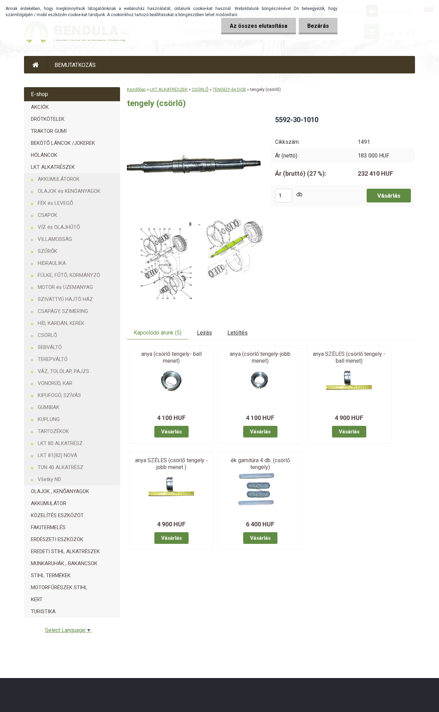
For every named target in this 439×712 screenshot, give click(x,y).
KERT (37, 599)
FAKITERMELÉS (48, 527)
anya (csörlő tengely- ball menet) (171, 357)
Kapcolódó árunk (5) (157, 332)
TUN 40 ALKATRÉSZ (60, 467)
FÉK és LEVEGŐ (55, 203)
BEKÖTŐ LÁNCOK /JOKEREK (63, 143)
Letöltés (237, 332)
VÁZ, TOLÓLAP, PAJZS (63, 371)
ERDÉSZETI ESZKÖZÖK (57, 539)
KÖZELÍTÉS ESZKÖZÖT (57, 515)
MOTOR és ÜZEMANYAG (65, 287)
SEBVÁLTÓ (50, 347)
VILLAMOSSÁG (55, 239)
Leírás (204, 332)
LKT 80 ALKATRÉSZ (60, 443)
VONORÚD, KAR (55, 383)
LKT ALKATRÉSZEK (53, 167)
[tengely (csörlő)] (194, 117)
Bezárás (318, 26)
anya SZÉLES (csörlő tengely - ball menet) (349, 357)
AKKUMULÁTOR (48, 503)
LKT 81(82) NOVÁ (57, 455)
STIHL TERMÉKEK (51, 575)
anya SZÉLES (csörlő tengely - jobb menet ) (171, 463)
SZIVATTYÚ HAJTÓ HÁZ (65, 299)
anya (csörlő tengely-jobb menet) (260, 357)
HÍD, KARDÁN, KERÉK (61, 323)
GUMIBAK (48, 407)
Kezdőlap (136, 89)
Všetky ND (49, 479)
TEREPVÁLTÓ (53, 359)
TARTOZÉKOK (53, 431)
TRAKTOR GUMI (49, 131)
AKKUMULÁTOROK (59, 179)
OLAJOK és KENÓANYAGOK (69, 191)
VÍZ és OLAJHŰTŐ (59, 227)
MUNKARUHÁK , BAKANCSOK (64, 563)
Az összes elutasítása (258, 26)
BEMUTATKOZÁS (75, 65)
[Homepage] (35, 64)
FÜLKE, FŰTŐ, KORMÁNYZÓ (69, 275)
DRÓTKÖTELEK (47, 119)
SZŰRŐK (47, 251)
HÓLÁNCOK (44, 155)
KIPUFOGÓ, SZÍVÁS (59, 395)
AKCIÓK (40, 107)
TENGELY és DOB (229, 89)
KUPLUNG (49, 419)
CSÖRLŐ (47, 335)
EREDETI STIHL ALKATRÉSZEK (65, 551)
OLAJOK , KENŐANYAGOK (60, 491)
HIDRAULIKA (52, 263)
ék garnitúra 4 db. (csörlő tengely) (260, 463)
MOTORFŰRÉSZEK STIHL (59, 587)
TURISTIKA (43, 611)
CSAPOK (47, 215)
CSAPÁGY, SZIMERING (63, 311)
